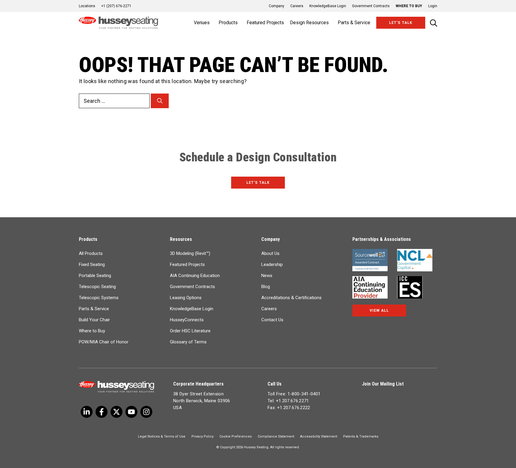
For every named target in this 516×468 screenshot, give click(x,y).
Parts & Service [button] (354, 22)
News (266, 275)
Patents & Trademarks (360, 436)
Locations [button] (87, 6)
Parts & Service (94, 308)
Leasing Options (186, 297)
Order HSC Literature (190, 331)
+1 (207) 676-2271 (116, 6)
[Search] (160, 101)
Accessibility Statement (318, 436)
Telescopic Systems (99, 297)
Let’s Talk (400, 23)
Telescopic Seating (97, 286)
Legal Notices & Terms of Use (161, 436)
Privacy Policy (202, 436)
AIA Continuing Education (195, 275)
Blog (265, 286)
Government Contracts (371, 6)
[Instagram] (146, 412)
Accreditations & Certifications (291, 297)
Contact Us (272, 319)
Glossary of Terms (188, 342)
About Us (270, 253)
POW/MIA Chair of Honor (103, 342)
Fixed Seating (92, 264)
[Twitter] (87, 412)
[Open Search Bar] (433, 23)
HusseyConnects (187, 319)
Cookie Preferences (235, 436)
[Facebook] (102, 412)
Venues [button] (202, 22)
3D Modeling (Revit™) (190, 253)
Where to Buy (409, 6)
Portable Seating (95, 275)
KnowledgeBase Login (327, 6)
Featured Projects (265, 22)
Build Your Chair (94, 319)
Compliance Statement (276, 436)
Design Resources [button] (309, 22)
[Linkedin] (131, 412)
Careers (296, 6)
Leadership (272, 264)
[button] (429, 6)
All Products (91, 253)
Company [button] (276, 6)
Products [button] (228, 22)
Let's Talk (257, 183)
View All (379, 310)
